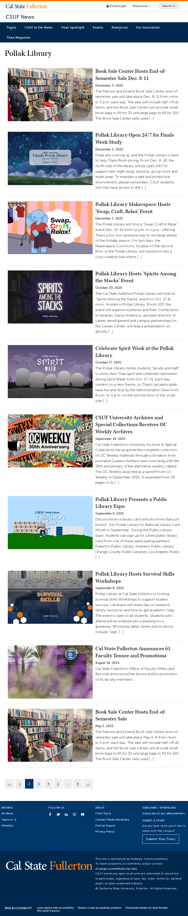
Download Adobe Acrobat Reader (147, 907)
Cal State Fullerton (26, 6)
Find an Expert (105, 825)
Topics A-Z (8, 819)
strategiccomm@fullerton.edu (116, 868)
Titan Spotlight (73, 27)
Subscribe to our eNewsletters (163, 813)
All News (7, 813)
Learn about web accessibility (55, 907)
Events (98, 27)
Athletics (7, 825)
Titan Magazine (18, 37)
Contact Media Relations (112, 819)
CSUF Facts (103, 813)
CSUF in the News (39, 27)
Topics (11, 27)
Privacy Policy (105, 831)
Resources (142, 6)
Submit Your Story (160, 839)
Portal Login (116, 6)
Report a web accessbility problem (100, 907)
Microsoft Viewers (48, 910)
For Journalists (148, 27)
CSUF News (20, 17)
